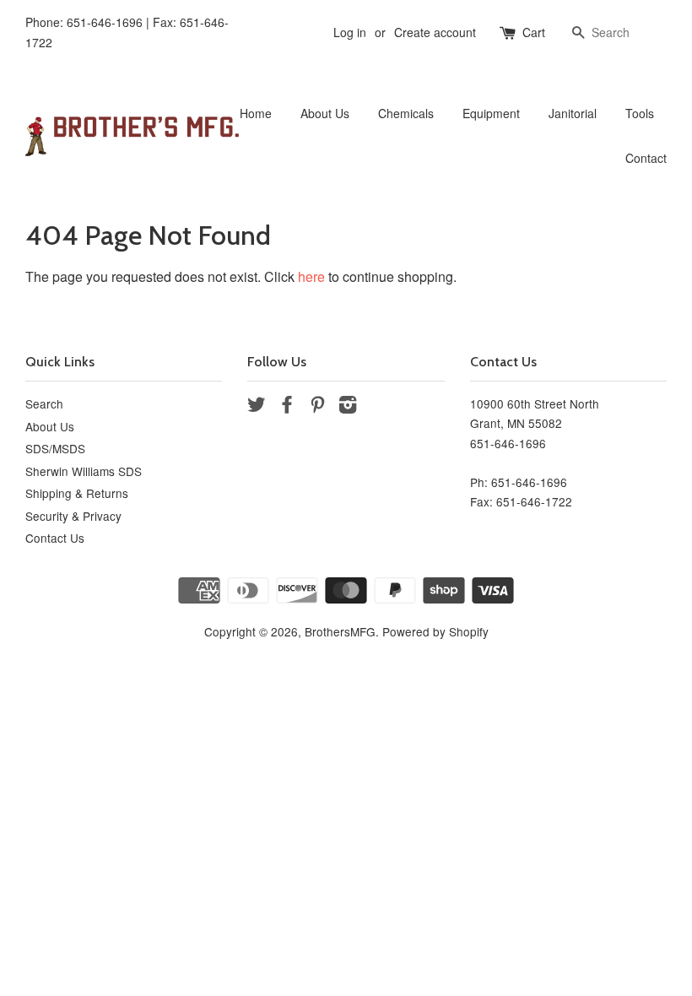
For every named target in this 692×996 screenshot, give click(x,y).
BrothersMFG (340, 631)
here (311, 276)
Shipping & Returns (76, 492)
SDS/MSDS (55, 448)
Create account (435, 32)
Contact (646, 157)
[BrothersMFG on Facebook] (287, 406)
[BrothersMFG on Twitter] (256, 406)
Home (256, 113)
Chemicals (406, 113)
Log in (349, 32)
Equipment (491, 113)
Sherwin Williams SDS (83, 471)
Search (44, 403)
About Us (324, 113)
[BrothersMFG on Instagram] (347, 406)
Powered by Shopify (435, 631)
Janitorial (573, 113)
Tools (639, 113)
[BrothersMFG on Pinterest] (317, 406)
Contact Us (54, 537)
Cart (533, 32)
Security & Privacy (73, 515)
